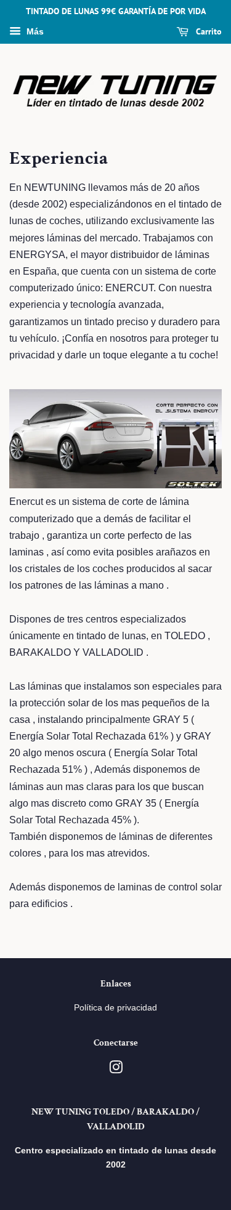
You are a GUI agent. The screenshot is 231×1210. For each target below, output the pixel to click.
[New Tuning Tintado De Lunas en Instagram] (116, 1070)
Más (34, 31)
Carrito (207, 31)
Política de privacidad (115, 1007)
